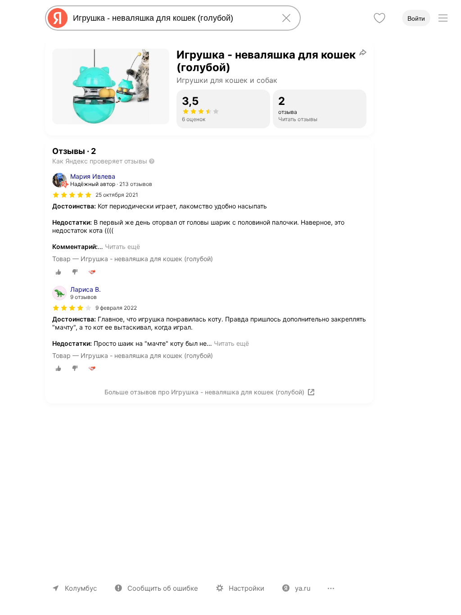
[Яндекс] (58, 18)
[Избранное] (379, 18)
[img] (72, 195)
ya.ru (303, 588)
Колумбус (81, 588)
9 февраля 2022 (116, 307)
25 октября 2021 (116, 194)
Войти (416, 18)
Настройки (246, 588)
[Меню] (443, 18)
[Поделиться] (362, 52)
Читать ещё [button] (122, 246)
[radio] (58, 271)
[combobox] (171, 18)
